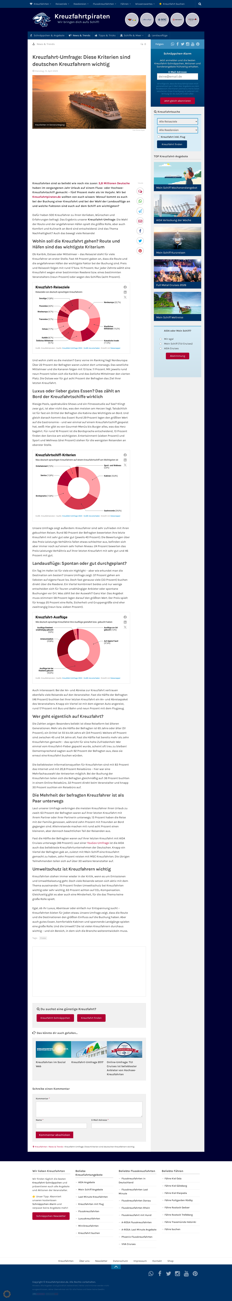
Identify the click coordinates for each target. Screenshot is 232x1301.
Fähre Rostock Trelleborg (179, 1214)
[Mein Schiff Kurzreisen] (177, 238)
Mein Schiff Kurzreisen (170, 252)
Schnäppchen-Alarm (44, 1204)
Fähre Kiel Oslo (173, 1178)
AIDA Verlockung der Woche (173, 220)
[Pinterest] (140, 251)
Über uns (84, 1260)
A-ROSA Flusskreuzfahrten (137, 1222)
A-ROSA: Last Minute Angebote (139, 1229)
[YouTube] (193, 44)
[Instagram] (188, 44)
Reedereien (80, 3)
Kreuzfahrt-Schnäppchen (55, 1017)
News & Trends (81, 35)
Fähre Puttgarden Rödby (179, 1200)
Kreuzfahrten (41, 3)
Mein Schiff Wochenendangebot (176, 187)
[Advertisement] (89, 156)
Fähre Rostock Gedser (177, 1207)
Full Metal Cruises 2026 (171, 285)
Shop (170, 1260)
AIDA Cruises (171, 348)
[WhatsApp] (140, 201)
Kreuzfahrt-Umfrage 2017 (87, 1062)
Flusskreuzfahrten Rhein (136, 1207)
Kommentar (43, 1098)
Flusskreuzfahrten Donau (136, 1200)
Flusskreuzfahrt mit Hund (137, 1215)
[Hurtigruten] (177, 26)
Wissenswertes (143, 3)
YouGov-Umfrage (98, 843)
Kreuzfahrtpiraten (82, 16)
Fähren (125, 3)
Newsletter (101, 1260)
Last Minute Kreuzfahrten (93, 1196)
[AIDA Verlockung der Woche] (177, 205)
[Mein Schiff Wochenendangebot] (177, 173)
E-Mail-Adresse (100, 1120)
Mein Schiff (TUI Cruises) (178, 343)
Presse (43, 938)
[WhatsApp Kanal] (172, 44)
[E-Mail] (140, 221)
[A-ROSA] (192, 26)
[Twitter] (140, 241)
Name (39, 1120)
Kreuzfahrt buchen (173, 3)
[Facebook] (140, 231)
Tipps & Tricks (107, 35)
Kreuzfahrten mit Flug (91, 1204)
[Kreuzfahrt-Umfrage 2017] (89, 1049)
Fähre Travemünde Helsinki (180, 1221)
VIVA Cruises (129, 1244)
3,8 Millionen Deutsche (114, 183)
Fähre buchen (172, 1229)
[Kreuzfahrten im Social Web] (53, 1049)
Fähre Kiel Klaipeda (176, 1192)
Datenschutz (120, 1260)
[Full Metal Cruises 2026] (177, 270)
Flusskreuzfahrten (103, 3)
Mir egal (168, 338)
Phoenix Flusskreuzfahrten (137, 1236)
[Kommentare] (140, 192)
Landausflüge (159, 35)
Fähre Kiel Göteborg (176, 1185)
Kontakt (157, 1260)
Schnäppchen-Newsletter (51, 1215)
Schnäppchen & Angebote (48, 35)
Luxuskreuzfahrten (89, 1218)
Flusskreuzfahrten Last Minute (133, 1191)
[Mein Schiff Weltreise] (177, 303)
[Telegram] (140, 211)
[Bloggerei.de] (38, 1294)
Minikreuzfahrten (88, 1225)
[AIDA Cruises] (132, 26)
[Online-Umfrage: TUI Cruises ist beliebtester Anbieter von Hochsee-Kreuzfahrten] (124, 1049)
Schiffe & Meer (132, 35)
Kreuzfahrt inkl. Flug (173, 136)
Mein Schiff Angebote (90, 1189)
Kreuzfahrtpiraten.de (46, 197)
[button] (7, 1294)
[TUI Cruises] (147, 26)
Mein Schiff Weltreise (169, 317)
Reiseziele (61, 3)
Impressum (140, 1260)
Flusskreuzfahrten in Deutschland (132, 1180)
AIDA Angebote (86, 1182)
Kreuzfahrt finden (91, 1017)
